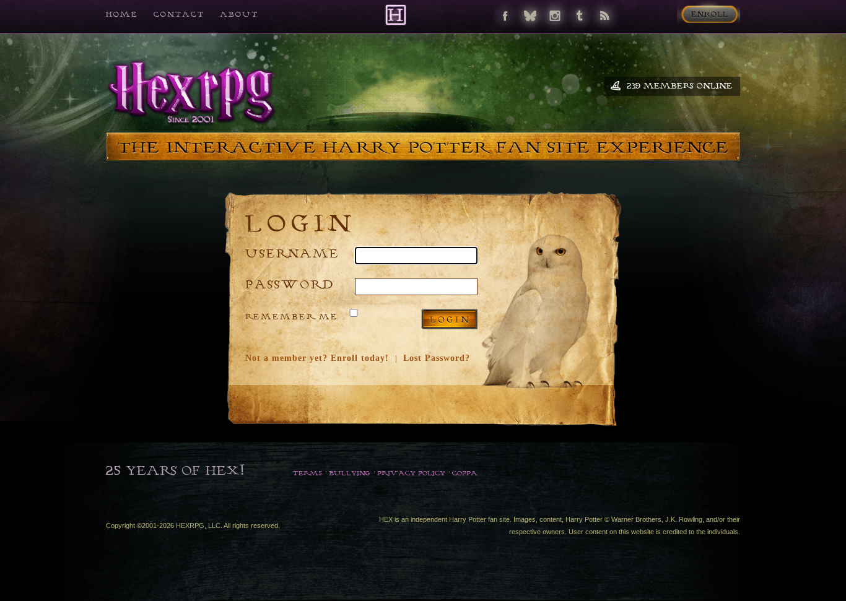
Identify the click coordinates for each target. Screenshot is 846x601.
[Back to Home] (395, 14)
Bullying (349, 473)
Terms (307, 473)
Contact (179, 14)
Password (289, 284)
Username (292, 253)
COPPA (465, 473)
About (239, 14)
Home (122, 14)
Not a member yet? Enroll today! (317, 358)
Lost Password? (436, 358)
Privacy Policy (411, 473)
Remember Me (291, 316)
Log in (449, 319)
